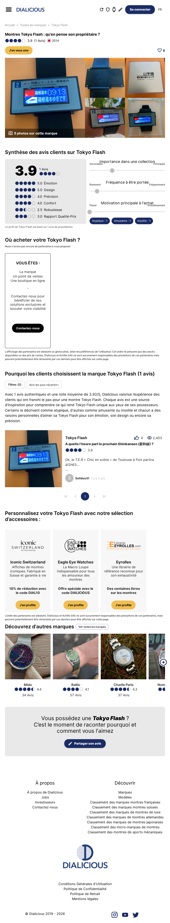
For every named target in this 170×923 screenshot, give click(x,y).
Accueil (10, 25)
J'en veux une (18, 50)
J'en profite (28, 605)
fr (160, 9)
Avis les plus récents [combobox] (43, 384)
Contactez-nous (28, 328)
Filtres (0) (14, 384)
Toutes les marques (33, 25)
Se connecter (140, 9)
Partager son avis (87, 743)
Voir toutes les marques (92, 626)
